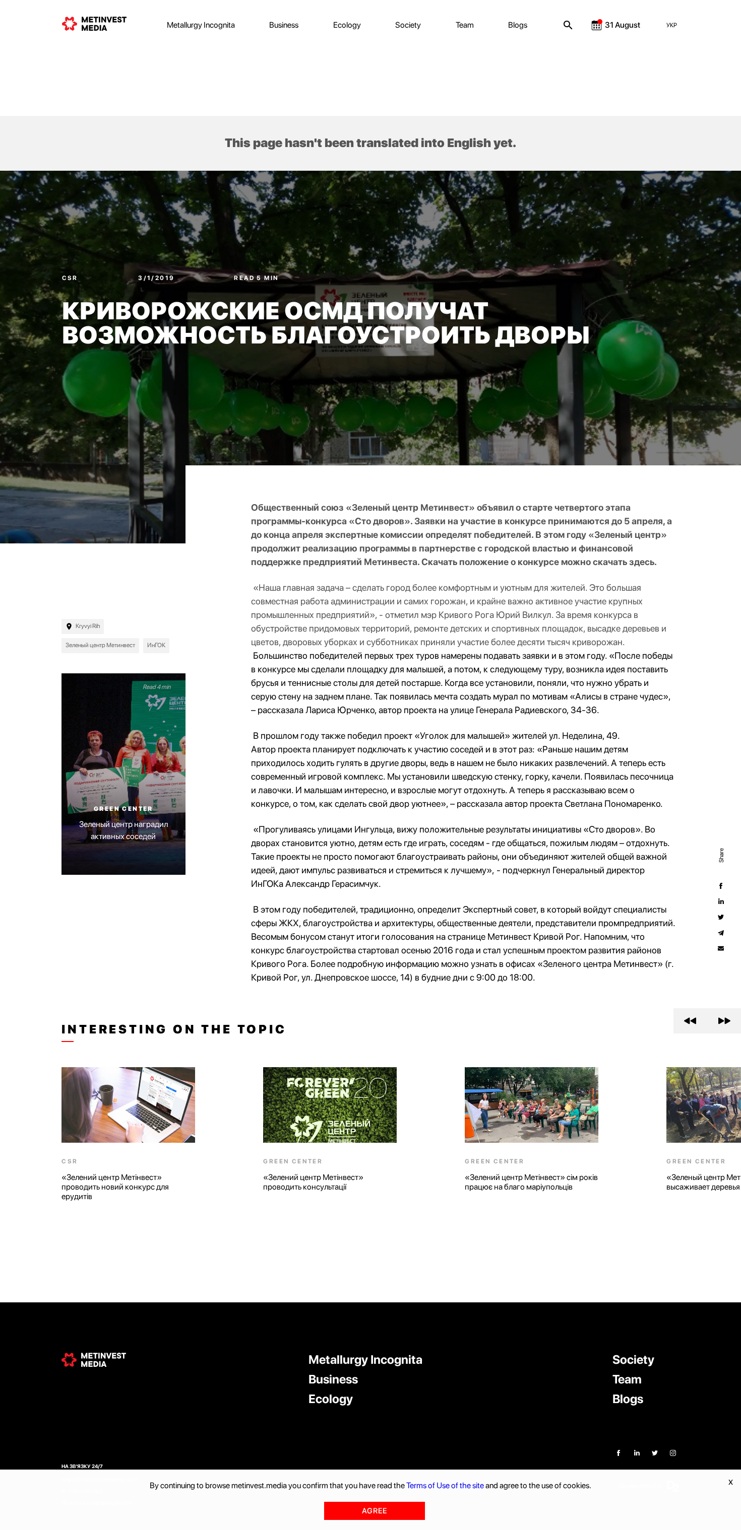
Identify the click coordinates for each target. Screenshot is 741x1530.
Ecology (347, 25)
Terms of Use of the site (445, 1485)
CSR (71, 278)
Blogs (517, 25)
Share (720, 855)
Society (408, 25)
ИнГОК (156, 645)
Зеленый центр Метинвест (100, 645)
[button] (690, 1020)
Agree (374, 1510)
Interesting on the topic (173, 1029)
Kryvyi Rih (88, 626)
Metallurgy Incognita (201, 25)
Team (465, 25)
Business (283, 25)
